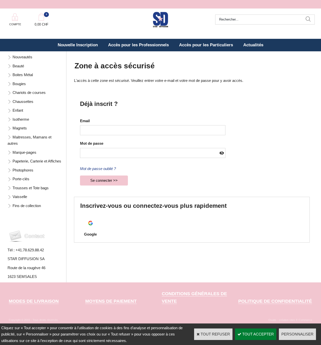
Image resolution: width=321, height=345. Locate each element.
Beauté (18, 66)
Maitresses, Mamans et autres (29, 140)
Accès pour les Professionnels (138, 45)
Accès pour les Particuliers (206, 45)
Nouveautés (22, 57)
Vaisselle (20, 197)
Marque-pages (24, 152)
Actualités (253, 45)
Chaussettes (23, 101)
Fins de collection (27, 206)
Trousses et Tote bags (31, 188)
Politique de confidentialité (275, 301)
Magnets (20, 128)
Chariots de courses (29, 92)
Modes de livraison (34, 301)
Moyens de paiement (111, 301)
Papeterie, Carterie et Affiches (37, 161)
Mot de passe (91, 143)
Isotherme (21, 119)
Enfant (18, 110)
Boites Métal (23, 75)
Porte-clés (21, 179)
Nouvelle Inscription (78, 45)
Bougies (19, 84)
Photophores (23, 170)
